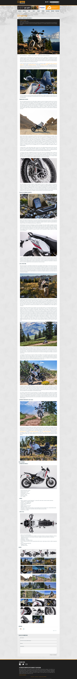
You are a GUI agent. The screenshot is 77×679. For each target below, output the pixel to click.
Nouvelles (24, 11)
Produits (38, 11)
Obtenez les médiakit (55, 3)
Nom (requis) (22, 637)
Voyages (43, 11)
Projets (34, 11)
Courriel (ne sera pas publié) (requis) (25, 640)
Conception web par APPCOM (42, 676)
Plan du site (36, 676)
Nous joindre (57, 11)
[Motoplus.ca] (21, 2)
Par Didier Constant (23, 20)
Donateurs (52, 11)
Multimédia (48, 11)
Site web (21, 643)
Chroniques (19, 11)
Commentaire (22, 646)
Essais (29, 11)
